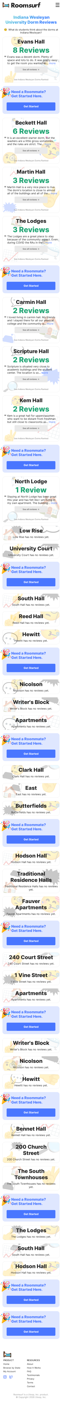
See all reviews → (31, 69)
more (52, 63)
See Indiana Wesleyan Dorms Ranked (31, 79)
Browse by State (11, 1368)
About (30, 1364)
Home (6, 1364)
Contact (31, 1386)
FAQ (29, 1371)
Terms (30, 1382)
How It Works (34, 1368)
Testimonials (33, 1375)
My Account (9, 1371)
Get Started (31, 106)
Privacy (30, 1379)
